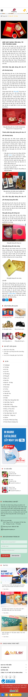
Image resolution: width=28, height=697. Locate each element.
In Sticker (5, 417)
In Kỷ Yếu (5, 369)
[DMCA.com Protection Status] (14, 691)
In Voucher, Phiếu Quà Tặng (10, 419)
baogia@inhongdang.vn (15, 475)
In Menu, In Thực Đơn (8, 408)
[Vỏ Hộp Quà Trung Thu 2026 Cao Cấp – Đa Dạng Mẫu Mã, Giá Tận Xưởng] (14, 599)
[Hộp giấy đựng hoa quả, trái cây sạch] (20, 336)
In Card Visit (6, 391)
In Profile (5, 397)
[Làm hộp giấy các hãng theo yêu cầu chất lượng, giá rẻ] (7, 336)
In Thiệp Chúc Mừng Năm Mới (11, 400)
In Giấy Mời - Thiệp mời (9, 415)
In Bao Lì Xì (6, 378)
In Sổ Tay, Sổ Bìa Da (8, 411)
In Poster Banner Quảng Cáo (10, 422)
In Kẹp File (6, 380)
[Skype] (6, 677)
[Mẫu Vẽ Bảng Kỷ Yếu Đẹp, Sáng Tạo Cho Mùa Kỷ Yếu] (14, 623)
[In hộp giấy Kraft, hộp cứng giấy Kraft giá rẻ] (20, 312)
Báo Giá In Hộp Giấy (9, 349)
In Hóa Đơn (6, 395)
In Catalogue (6, 365)
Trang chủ (4, 16)
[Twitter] (14, 677)
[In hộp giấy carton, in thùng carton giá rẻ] (7, 324)
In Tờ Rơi (5, 389)
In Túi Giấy (6, 367)
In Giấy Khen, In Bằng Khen (10, 406)
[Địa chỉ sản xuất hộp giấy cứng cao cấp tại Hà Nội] (20, 324)
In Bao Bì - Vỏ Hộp (8, 382)
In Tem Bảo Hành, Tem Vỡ (10, 413)
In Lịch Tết (5, 371)
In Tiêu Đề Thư (7, 393)
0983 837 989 (13, 473)
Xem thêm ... (6, 589)
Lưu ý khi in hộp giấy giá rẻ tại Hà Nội (13, 355)
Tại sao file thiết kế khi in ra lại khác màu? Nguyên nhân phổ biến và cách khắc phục (13, 585)
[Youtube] (10, 677)
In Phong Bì (6, 376)
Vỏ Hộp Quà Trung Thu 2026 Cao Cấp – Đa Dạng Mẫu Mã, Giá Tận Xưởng (13, 609)
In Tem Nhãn (6, 384)
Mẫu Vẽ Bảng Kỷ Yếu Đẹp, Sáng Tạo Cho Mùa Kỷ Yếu (13, 633)
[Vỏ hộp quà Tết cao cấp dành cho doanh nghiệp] (7, 312)
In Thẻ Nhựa (6, 373)
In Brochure (6, 387)
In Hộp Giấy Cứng (7, 404)
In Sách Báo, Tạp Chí (8, 402)
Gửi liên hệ (5, 555)
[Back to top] (26, 688)
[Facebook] (2, 677)
